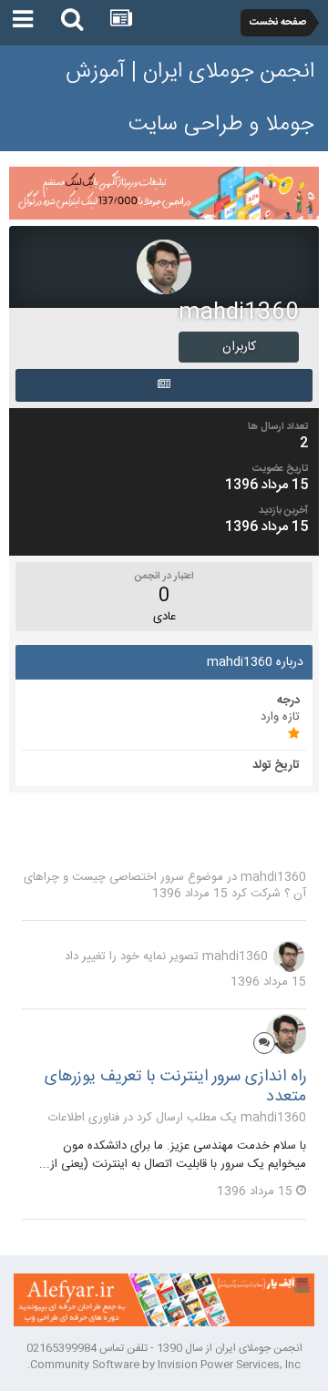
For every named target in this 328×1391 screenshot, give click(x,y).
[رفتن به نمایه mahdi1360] (288, 956)
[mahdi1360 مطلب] (164, 385)
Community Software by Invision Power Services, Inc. (164, 1364)
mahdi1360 (273, 877)
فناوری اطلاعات (83, 1118)
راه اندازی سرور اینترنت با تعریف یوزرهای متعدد (175, 1086)
